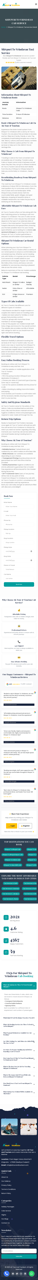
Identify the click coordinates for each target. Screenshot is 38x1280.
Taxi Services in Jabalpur (10, 894)
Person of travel (9, 565)
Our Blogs (4, 1219)
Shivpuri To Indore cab (12, 860)
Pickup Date (8, 547)
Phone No (7, 520)
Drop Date (7, 556)
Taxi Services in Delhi (10, 883)
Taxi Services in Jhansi (10, 899)
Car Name (7, 574)
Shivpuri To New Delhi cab (12, 865)
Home (3, 27)
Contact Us (5, 1223)
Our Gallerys (5, 1181)
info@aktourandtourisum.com (17, 1165)
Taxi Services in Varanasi (10, 889)
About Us (4, 1177)
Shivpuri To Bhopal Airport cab (12, 855)
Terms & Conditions (8, 1189)
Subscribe (19, 1256)
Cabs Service (6, 1211)
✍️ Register (25, 826)
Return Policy (6, 1193)
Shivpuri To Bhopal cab (12, 849)
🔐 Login (11, 826)
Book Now (19, 584)
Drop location (8, 538)
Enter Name (8, 502)
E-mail (6, 511)
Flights (3, 1215)
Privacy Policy (6, 1185)
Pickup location (9, 529)
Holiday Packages (7, 1207)
